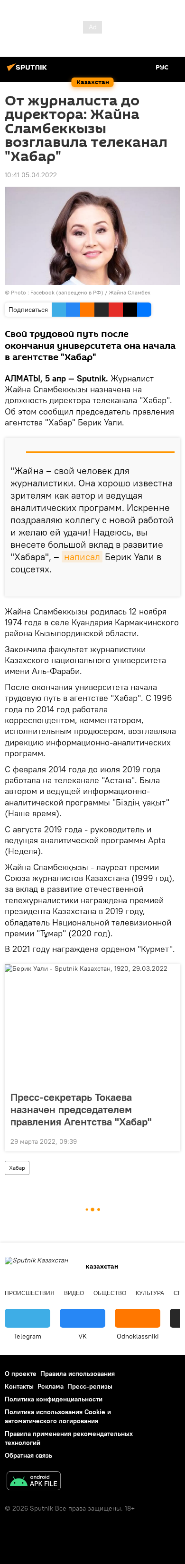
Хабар (17, 1167)
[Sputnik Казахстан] (28, 71)
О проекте (21, 1373)
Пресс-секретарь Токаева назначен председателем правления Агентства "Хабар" (81, 1109)
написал (82, 556)
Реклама (50, 1386)
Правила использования (77, 1373)
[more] (169, 585)
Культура (150, 1293)
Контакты (19, 1386)
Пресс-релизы (89, 1386)
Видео (74, 1293)
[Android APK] (33, 1482)
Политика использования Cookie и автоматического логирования (58, 1416)
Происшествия (30, 1293)
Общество (109, 1293)
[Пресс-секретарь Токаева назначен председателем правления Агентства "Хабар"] (92, 1024)
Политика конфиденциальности (53, 1399)
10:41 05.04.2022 (31, 175)
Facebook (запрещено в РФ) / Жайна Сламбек (90, 292)
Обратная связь (28, 1455)
